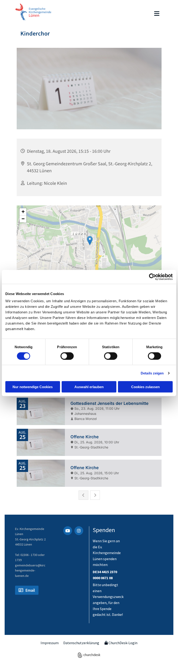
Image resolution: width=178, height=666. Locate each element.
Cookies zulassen (145, 387)
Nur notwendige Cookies (33, 387)
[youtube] (67, 530)
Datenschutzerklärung (81, 642)
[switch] (67, 356)
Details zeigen (152, 373)
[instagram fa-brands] (78, 530)
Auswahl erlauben (89, 387)
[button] (111, 14)
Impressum (50, 642)
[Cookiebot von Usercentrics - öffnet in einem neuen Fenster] (152, 276)
